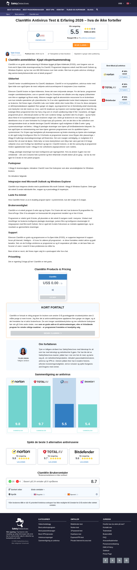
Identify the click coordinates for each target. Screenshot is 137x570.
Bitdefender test (77, 524)
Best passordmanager (33, 10)
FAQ (104, 537)
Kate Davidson (66, 54)
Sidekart (106, 550)
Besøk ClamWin (80, 45)
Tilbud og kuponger (75, 10)
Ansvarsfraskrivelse (110, 541)
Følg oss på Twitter (112, 560)
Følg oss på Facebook (105, 560)
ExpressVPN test (77, 537)
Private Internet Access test (81, 541)
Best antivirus (14, 10)
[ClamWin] (40, 35)
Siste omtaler (37, 490)
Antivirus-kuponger (45, 537)
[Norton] (21, 452)
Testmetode (107, 531)
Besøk (52, 333)
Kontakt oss (107, 527)
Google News (126, 560)
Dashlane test (76, 534)
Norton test (75, 527)
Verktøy (60, 10)
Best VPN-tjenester (45, 534)
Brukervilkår (107, 534)
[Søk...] (97, 9)
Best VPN (50, 10)
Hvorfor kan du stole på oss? (113, 524)
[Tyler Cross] (23, 352)
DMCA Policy (108, 547)
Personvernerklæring (111, 544)
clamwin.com (40, 40)
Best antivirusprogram (46, 527)
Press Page (107, 554)
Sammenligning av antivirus (49, 541)
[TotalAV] (52, 452)
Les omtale (21, 462)
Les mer (53, 297)
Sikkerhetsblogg (44, 524)
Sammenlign (18, 430)
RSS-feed (119, 560)
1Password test (76, 531)
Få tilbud (123, 77)
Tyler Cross (15, 53)
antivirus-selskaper (88, 38)
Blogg (90, 10)
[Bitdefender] (84, 452)
